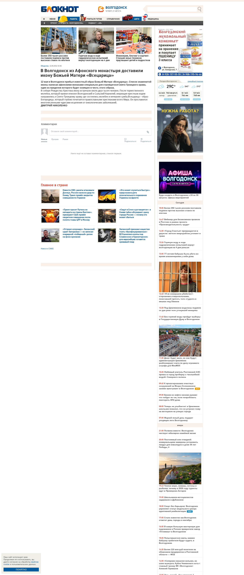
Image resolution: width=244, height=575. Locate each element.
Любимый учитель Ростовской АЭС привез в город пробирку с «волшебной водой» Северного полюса (179, 374)
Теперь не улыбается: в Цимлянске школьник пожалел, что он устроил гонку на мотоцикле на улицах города (179, 409)
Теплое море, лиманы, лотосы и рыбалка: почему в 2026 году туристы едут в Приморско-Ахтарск (178, 488)
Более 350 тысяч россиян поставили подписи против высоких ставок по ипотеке (180, 210)
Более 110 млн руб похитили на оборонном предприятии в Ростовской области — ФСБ (178, 552)
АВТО (136, 19)
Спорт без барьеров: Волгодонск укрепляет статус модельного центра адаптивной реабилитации (178, 508)
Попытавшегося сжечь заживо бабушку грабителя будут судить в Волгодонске (177, 540)
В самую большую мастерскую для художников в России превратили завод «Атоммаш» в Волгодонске (179, 529)
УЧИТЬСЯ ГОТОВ (94, 19)
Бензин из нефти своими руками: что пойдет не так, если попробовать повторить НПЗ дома (178, 397)
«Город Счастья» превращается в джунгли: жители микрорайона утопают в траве (180, 233)
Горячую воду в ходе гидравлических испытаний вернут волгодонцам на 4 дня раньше (176, 245)
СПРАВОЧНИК (113, 19)
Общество (45, 66)
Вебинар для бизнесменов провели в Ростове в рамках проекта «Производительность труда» (179, 222)
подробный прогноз (195, 81)
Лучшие (54, 139)
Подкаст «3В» (95, 23)
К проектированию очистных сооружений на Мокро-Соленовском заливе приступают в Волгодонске (177, 386)
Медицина (153, 19)
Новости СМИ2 (47, 249)
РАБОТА (73, 19)
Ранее (65, 139)
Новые (44, 139)
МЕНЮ (52, 19)
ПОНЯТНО (21, 569)
